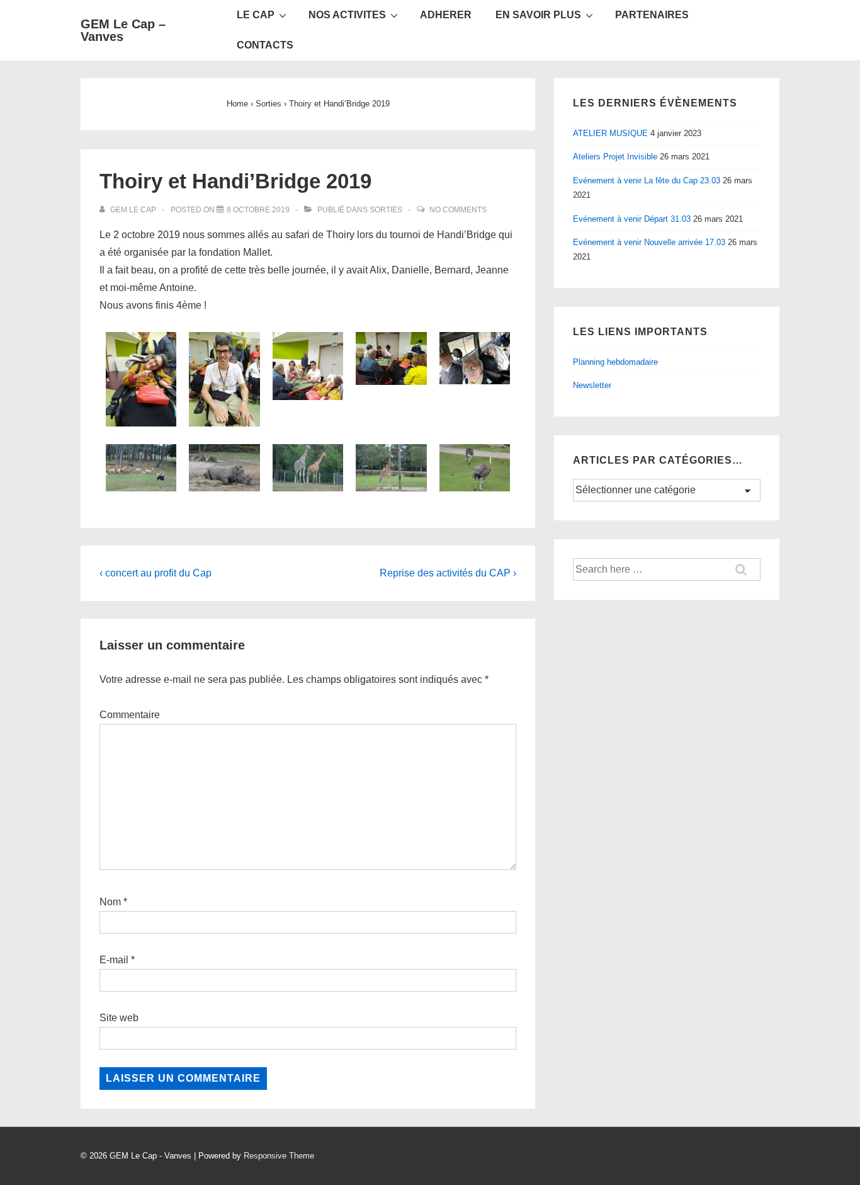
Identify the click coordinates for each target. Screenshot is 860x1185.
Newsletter (592, 385)
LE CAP (255, 14)
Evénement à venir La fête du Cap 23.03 (646, 180)
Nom (110, 901)
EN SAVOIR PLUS (538, 14)
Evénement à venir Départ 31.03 (632, 219)
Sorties (386, 209)
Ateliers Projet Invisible (615, 156)
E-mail (113, 959)
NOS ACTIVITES (347, 14)
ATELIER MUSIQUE (610, 133)
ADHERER (446, 14)
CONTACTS (265, 45)
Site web (119, 1017)
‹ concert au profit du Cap (155, 573)
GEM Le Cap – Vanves (123, 30)
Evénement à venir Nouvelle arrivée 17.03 (649, 242)
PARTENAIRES (652, 14)
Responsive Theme (279, 1155)
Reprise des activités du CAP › (448, 573)
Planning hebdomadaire (615, 362)
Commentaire (129, 714)
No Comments (458, 209)
